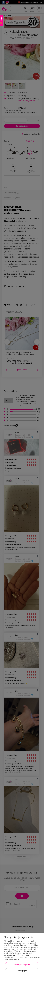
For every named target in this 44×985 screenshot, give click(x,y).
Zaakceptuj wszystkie (22, 965)
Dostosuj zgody (22, 971)
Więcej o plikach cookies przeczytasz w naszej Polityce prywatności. (22, 958)
